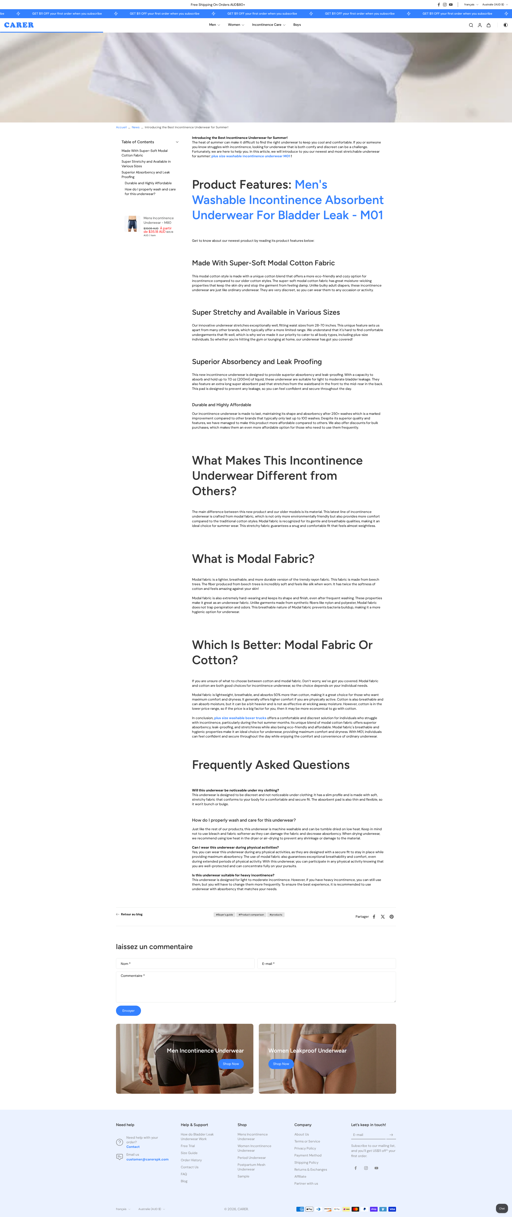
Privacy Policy (305, 1148)
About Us (301, 1134)
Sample (243, 1176)
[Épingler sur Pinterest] (391, 916)
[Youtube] (451, 4)
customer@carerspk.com (147, 1159)
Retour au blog (132, 914)
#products (276, 914)
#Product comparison (251, 914)
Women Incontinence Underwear (254, 1148)
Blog (184, 1181)
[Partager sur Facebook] (374, 916)
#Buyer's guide (224, 914)
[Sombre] (503, 25)
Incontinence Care (266, 24)
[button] (150, 141)
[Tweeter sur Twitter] (382, 916)
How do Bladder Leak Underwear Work (197, 1136)
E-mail (268, 963)
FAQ (184, 1174)
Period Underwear (252, 1157)
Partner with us (306, 1183)
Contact (133, 1146)
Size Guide (189, 1153)
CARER (243, 1209)
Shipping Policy (306, 1162)
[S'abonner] (391, 1134)
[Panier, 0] (488, 25)
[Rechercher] (471, 25)
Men (212, 24)
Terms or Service (307, 1141)
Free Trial (188, 1146)
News (136, 127)
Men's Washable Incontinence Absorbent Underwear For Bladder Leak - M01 (288, 199)
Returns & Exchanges (310, 1169)
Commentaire (133, 975)
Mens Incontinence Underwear (253, 1136)
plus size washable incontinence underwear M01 (251, 156)
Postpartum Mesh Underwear (251, 1166)
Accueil (121, 127)
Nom (126, 963)
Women (234, 24)
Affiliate (300, 1176)
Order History (191, 1160)
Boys (297, 24)
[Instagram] (445, 4)
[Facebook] (439, 4)
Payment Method (308, 1155)
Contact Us (189, 1167)
